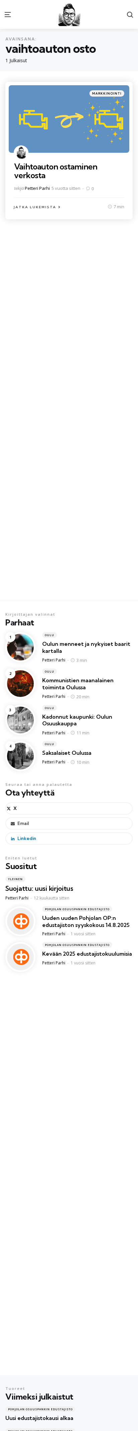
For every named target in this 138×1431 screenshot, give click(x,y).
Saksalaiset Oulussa (66, 752)
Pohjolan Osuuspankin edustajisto (77, 909)
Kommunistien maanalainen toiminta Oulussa (78, 684)
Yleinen (15, 879)
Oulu (49, 635)
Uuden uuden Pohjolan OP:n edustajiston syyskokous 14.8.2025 (86, 921)
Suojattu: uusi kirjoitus (39, 888)
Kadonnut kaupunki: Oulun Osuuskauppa (77, 720)
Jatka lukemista (35, 207)
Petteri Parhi (37, 188)
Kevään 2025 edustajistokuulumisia (87, 953)
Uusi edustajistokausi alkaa (39, 1418)
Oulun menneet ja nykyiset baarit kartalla (86, 647)
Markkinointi (107, 93)
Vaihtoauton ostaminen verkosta (55, 170)
